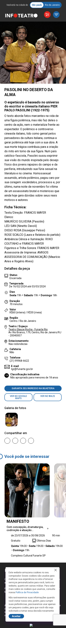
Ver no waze (47, 396)
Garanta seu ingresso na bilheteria (33, 388)
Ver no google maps (18, 397)
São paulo (37, 5)
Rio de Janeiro (52, 5)
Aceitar (16, 616)
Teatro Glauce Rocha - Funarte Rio (28, 329)
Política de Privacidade (27, 592)
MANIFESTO (18, 521)
